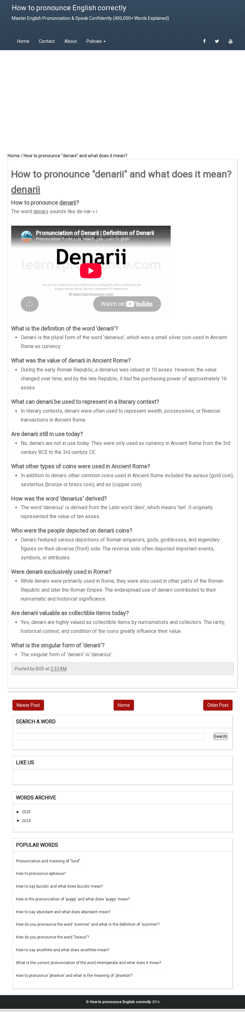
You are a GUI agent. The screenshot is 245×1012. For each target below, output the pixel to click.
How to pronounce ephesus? (41, 873)
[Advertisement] (122, 101)
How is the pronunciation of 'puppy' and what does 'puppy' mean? (73, 899)
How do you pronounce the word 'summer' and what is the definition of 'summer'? (88, 924)
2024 (26, 821)
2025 (26, 812)
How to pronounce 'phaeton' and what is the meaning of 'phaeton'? (74, 975)
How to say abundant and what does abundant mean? (63, 912)
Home (23, 41)
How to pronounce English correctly (69, 8)
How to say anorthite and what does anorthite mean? (62, 950)
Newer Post (28, 705)
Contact (47, 41)
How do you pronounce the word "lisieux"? (52, 937)
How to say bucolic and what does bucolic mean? (59, 886)
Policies (94, 41)
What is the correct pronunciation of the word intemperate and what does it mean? (88, 963)
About (70, 41)
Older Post (217, 705)
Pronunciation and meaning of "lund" (48, 861)
